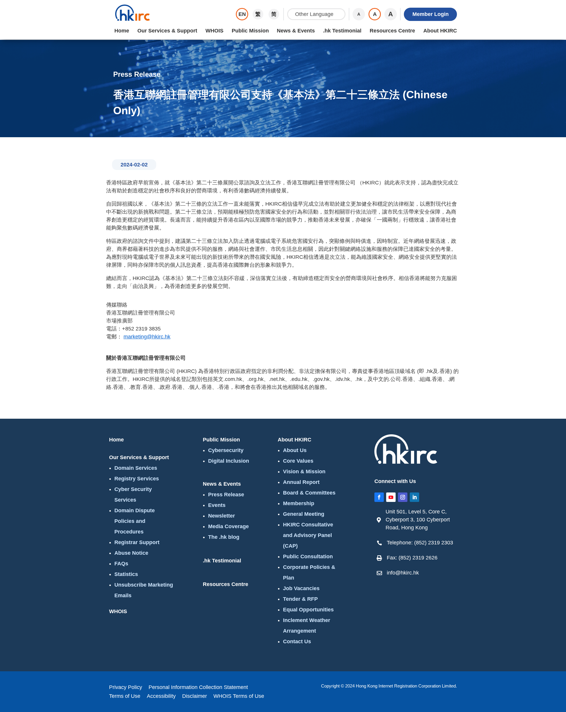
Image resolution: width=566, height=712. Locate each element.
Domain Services (135, 468)
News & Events (296, 31)
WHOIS (214, 31)
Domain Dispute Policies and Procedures (134, 521)
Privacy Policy (125, 687)
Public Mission (250, 31)
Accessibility (161, 696)
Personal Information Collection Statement (198, 687)
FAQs (121, 564)
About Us (295, 450)
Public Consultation (308, 556)
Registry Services (136, 479)
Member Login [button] (430, 14)
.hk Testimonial (342, 31)
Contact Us (297, 641)
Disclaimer (194, 696)
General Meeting (303, 514)
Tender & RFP (300, 599)
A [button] (358, 14)
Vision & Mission (304, 471)
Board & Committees (309, 493)
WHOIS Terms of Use (238, 696)
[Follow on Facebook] (379, 497)
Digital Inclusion (228, 461)
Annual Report (301, 482)
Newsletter (221, 516)
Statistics (126, 574)
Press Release (226, 494)
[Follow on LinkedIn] (414, 497)
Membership (298, 503)
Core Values (298, 461)
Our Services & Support (167, 31)
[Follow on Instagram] (402, 497)
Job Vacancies (301, 588)
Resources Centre (392, 31)
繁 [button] (258, 14)
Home (121, 31)
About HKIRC (440, 31)
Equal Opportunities (308, 610)
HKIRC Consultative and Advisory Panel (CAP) (308, 535)
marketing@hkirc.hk (147, 337)
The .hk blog (223, 537)
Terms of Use (124, 696)
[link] (417, 519)
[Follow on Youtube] (391, 497)
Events (217, 505)
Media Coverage (228, 526)
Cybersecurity (225, 450)
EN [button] (242, 14)
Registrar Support (136, 542)
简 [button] (274, 14)
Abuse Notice (131, 553)
